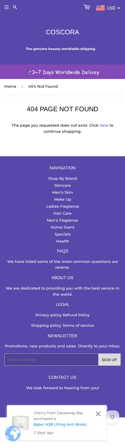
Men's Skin (62, 192)
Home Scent (62, 227)
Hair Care (62, 213)
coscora (62, 32)
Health (62, 241)
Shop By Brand (62, 178)
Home (10, 86)
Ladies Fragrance (62, 206)
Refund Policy (76, 315)
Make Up (62, 199)
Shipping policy (47, 325)
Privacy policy (49, 315)
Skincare (62, 185)
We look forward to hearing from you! (62, 387)
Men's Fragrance (62, 220)
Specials (63, 234)
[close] (118, 71)
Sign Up (109, 360)
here (104, 125)
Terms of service (78, 325)
